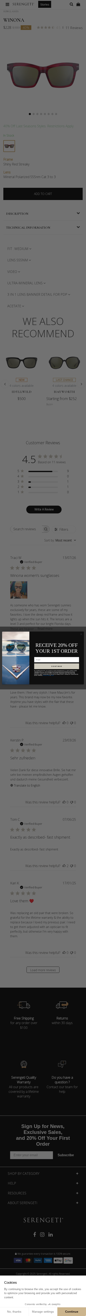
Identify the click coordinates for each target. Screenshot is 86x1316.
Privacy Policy (46, 675)
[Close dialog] (81, 634)
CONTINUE (56, 666)
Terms (52, 675)
